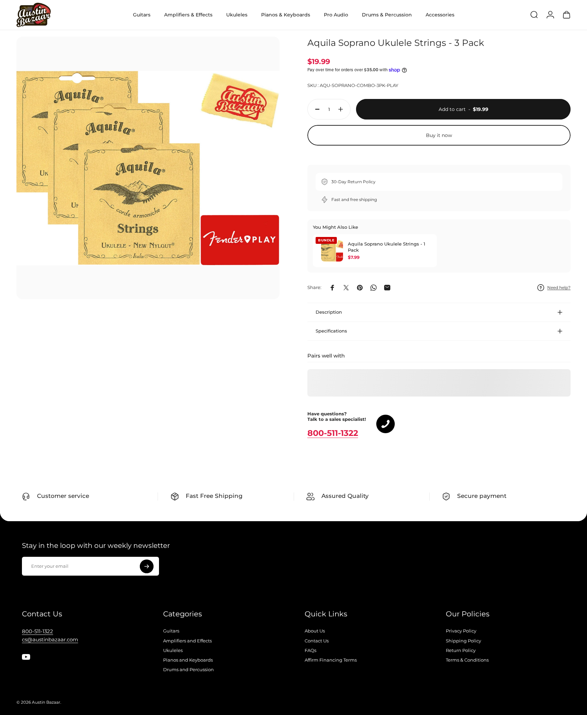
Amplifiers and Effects (187, 640)
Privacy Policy (461, 631)
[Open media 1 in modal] (148, 168)
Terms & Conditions (467, 660)
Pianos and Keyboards (188, 660)
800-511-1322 (332, 433)
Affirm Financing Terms (331, 660)
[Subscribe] (147, 566)
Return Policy (461, 650)
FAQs (310, 650)
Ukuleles (173, 650)
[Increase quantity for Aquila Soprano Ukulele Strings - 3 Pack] (342, 109)
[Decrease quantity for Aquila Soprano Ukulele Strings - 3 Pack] (315, 109)
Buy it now (439, 135)
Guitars (171, 631)
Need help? (559, 287)
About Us (315, 631)
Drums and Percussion (188, 669)
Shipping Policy (463, 640)
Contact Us (317, 640)
